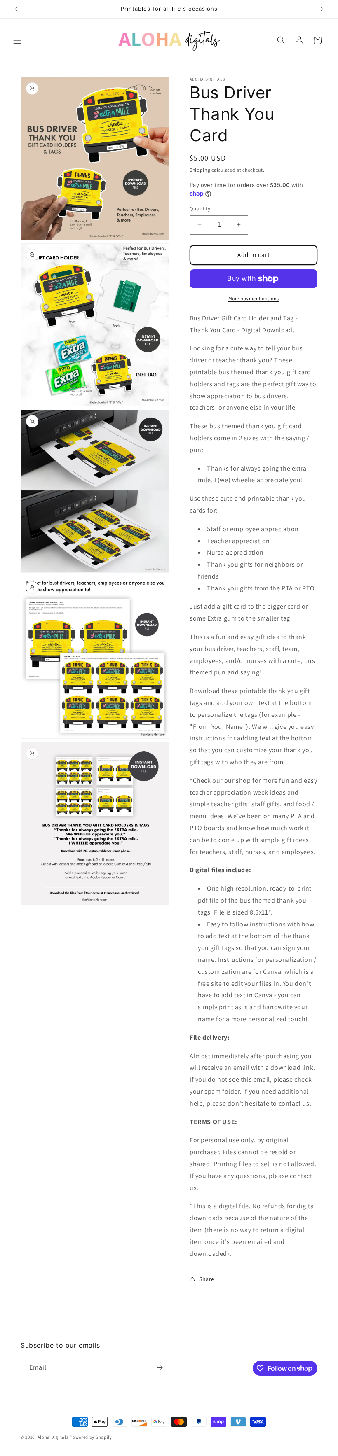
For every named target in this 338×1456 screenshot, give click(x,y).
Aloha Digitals (53, 1437)
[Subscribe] (159, 1367)
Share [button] (206, 1279)
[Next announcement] (322, 9)
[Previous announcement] (16, 9)
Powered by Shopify (91, 1437)
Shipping (200, 170)
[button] (17, 40)
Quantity (200, 208)
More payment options (253, 298)
